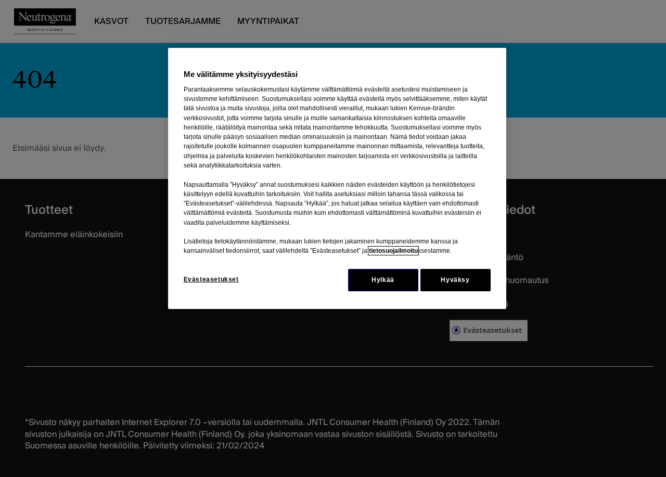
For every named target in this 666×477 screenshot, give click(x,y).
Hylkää (383, 279)
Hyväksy (455, 279)
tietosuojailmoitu (393, 250)
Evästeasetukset (211, 279)
